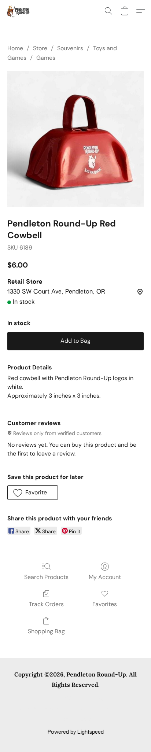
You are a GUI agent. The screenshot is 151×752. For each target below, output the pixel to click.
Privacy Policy (103, 698)
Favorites (104, 604)
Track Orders (46, 604)
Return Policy (93, 709)
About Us (128, 709)
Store (40, 48)
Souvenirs (70, 48)
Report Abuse (75, 719)
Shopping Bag (46, 631)
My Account (105, 577)
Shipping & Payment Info (41, 709)
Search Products (46, 577)
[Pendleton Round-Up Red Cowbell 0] (75, 139)
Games (45, 58)
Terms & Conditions (56, 698)
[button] (18, 11)
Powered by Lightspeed (76, 732)
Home (15, 48)
